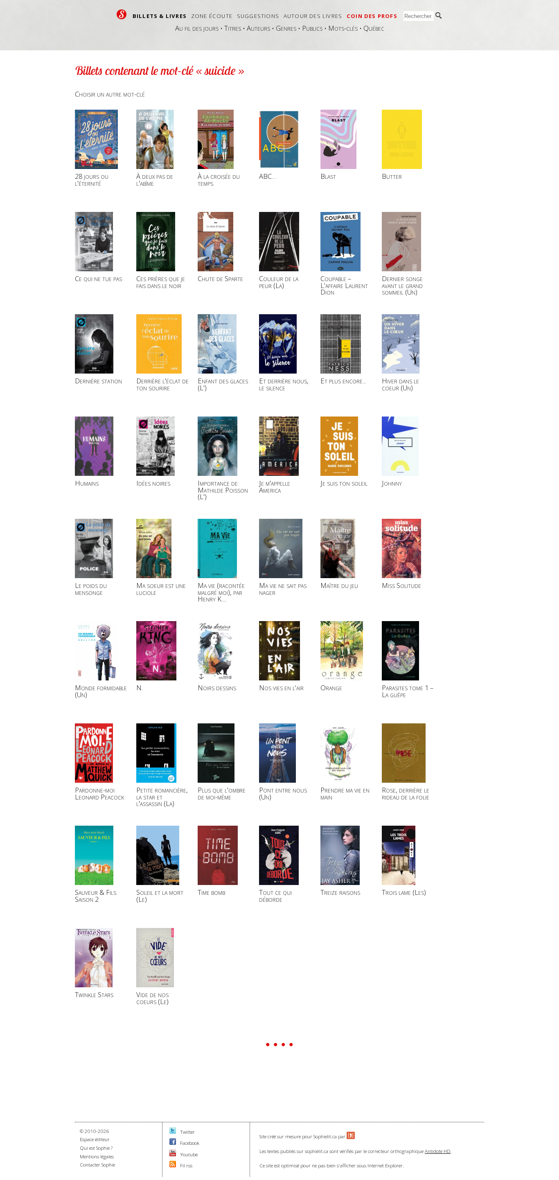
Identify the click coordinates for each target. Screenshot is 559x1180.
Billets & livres (160, 16)
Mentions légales (97, 1156)
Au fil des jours (197, 28)
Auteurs (258, 28)
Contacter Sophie (97, 1165)
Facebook (189, 1143)
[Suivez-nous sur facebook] (172, 1143)
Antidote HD (438, 1151)
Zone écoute (211, 16)
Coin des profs (372, 16)
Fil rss (186, 1165)
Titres (232, 28)
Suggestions (258, 16)
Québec (373, 28)
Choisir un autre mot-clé (110, 94)
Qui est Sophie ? (96, 1148)
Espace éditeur (95, 1139)
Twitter (187, 1132)
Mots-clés (343, 28)
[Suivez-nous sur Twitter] (172, 1132)
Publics (312, 28)
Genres (286, 28)
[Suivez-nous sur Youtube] (172, 1154)
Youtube (189, 1154)
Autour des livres (313, 16)
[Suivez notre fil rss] (172, 1165)
